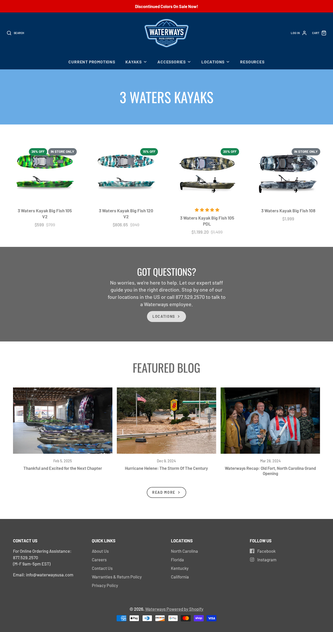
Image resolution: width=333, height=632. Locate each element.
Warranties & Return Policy (117, 576)
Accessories (171, 61)
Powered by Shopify (184, 608)
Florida (177, 559)
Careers (99, 559)
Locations (213, 61)
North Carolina (184, 551)
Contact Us (102, 568)
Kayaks (133, 61)
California (180, 576)
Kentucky (180, 568)
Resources (252, 61)
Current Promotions (91, 61)
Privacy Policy (105, 585)
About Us (100, 551)
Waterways (155, 608)
